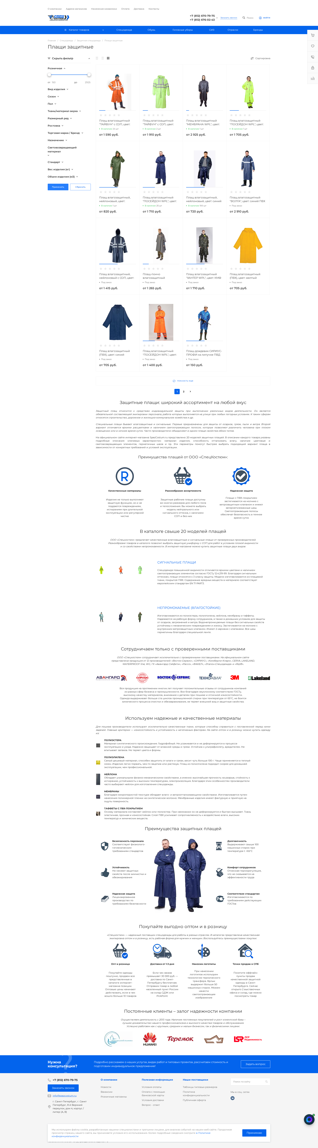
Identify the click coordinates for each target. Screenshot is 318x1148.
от (49, 82)
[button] (102, 110)
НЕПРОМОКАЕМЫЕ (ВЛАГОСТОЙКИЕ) (188, 608)
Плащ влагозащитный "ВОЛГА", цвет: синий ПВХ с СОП (247, 201)
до (75, 82)
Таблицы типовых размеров (200, 1087)
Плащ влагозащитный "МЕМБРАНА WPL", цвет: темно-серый (203, 124)
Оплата (125, 8)
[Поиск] (266, 1082)
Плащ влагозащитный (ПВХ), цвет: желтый (245, 276)
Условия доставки (153, 1100)
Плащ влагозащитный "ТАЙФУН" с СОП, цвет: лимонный (158, 124)
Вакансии (106, 1091)
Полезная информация (157, 1079)
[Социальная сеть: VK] (232, 1098)
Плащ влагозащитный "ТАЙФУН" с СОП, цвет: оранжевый (114, 124)
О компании (55, 8)
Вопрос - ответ (151, 1104)
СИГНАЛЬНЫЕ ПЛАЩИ (176, 562)
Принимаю (254, 1132)
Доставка (139, 8)
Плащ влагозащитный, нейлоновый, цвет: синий (203, 199)
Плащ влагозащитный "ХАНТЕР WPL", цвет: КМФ (203, 276)
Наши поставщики (195, 1079)
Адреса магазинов (76, 8)
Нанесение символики (104, 8)
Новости (106, 1087)
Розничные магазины (114, 1096)
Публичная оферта (194, 1100)
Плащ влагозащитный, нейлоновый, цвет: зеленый (114, 201)
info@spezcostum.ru (65, 1095)
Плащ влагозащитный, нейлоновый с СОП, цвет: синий (116, 278)
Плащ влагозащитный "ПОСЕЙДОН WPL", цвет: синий (160, 201)
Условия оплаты (151, 1087)
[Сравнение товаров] (312, 78)
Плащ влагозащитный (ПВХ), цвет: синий (114, 352)
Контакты (154, 8)
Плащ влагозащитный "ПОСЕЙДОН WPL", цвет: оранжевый (160, 354)
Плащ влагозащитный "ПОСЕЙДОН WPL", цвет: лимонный (247, 124)
